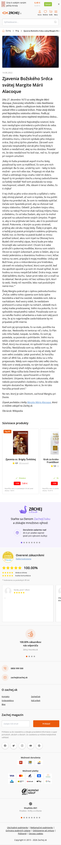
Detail (48, 4)
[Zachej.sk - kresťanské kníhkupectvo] (12, 13)
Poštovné (22, 833)
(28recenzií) (24, 463)
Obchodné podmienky (17, 827)
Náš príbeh (35, 700)
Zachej (8, 31)
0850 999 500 (17, 668)
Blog (17, 31)
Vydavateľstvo (8, 700)
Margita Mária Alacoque (39, 402)
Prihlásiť (46, 723)
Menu (56, 15)
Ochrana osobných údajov (18, 830)
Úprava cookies (36, 833)
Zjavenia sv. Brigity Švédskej (21, 459)
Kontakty (6, 696)
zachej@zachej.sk (19, 677)
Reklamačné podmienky (41, 827)
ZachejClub (35, 696)
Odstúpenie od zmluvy (43, 830)
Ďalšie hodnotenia (23, 559)
